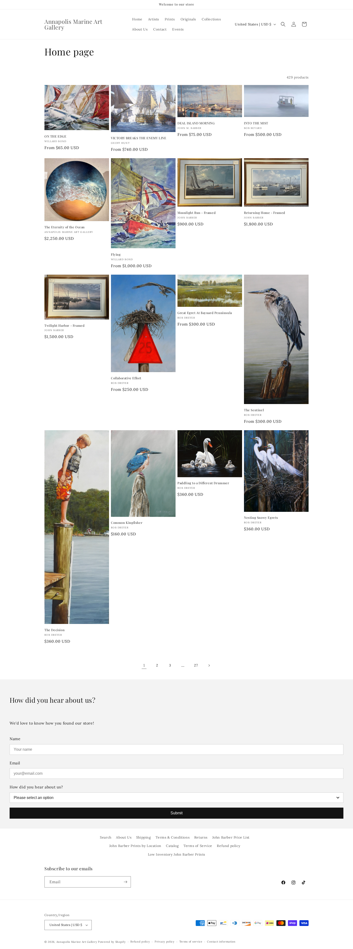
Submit (176, 813)
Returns (200, 837)
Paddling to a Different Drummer (203, 483)
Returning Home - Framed (264, 213)
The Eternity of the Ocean (64, 227)
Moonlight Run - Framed (196, 213)
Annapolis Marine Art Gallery (76, 941)
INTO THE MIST (256, 123)
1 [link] (144, 665)
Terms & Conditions (172, 837)
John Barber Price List (231, 837)
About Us (123, 837)
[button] (283, 24)
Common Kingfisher (126, 523)
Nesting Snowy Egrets (261, 518)
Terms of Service (197, 846)
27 (196, 665)
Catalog (172, 846)
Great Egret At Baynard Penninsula (204, 313)
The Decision (54, 630)
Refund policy (228, 846)
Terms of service (190, 941)
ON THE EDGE (55, 136)
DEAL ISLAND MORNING (196, 123)
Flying (116, 254)
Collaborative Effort (126, 378)
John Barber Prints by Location (135, 846)
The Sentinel (254, 410)
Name (15, 738)
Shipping (143, 837)
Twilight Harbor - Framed (64, 325)
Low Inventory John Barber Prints (176, 854)
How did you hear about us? (36, 787)
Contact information (221, 941)
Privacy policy (165, 941)
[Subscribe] (125, 882)
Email (15, 763)
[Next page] (209, 665)
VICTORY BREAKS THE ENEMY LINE (138, 138)
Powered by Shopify (112, 941)
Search (105, 837)
